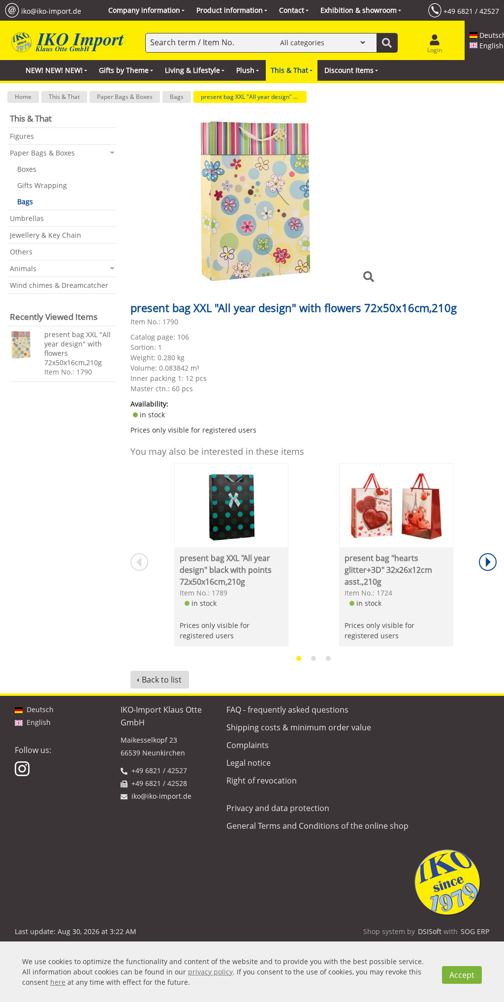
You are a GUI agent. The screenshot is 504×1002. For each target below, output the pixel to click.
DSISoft (429, 931)
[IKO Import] (66, 42)
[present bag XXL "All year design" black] (231, 505)
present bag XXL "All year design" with (253, 97)
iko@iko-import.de (51, 10)
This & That (64, 97)
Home (23, 97)
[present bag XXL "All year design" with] (24, 344)
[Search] (387, 42)
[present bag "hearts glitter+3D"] (396, 505)
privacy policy (210, 971)
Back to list (162, 679)
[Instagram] (23, 768)
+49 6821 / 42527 (471, 10)
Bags (177, 97)
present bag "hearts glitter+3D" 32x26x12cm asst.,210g (388, 570)
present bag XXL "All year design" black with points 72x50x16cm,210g (226, 570)
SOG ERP (475, 931)
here (57, 982)
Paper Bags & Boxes (125, 97)
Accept (461, 975)
